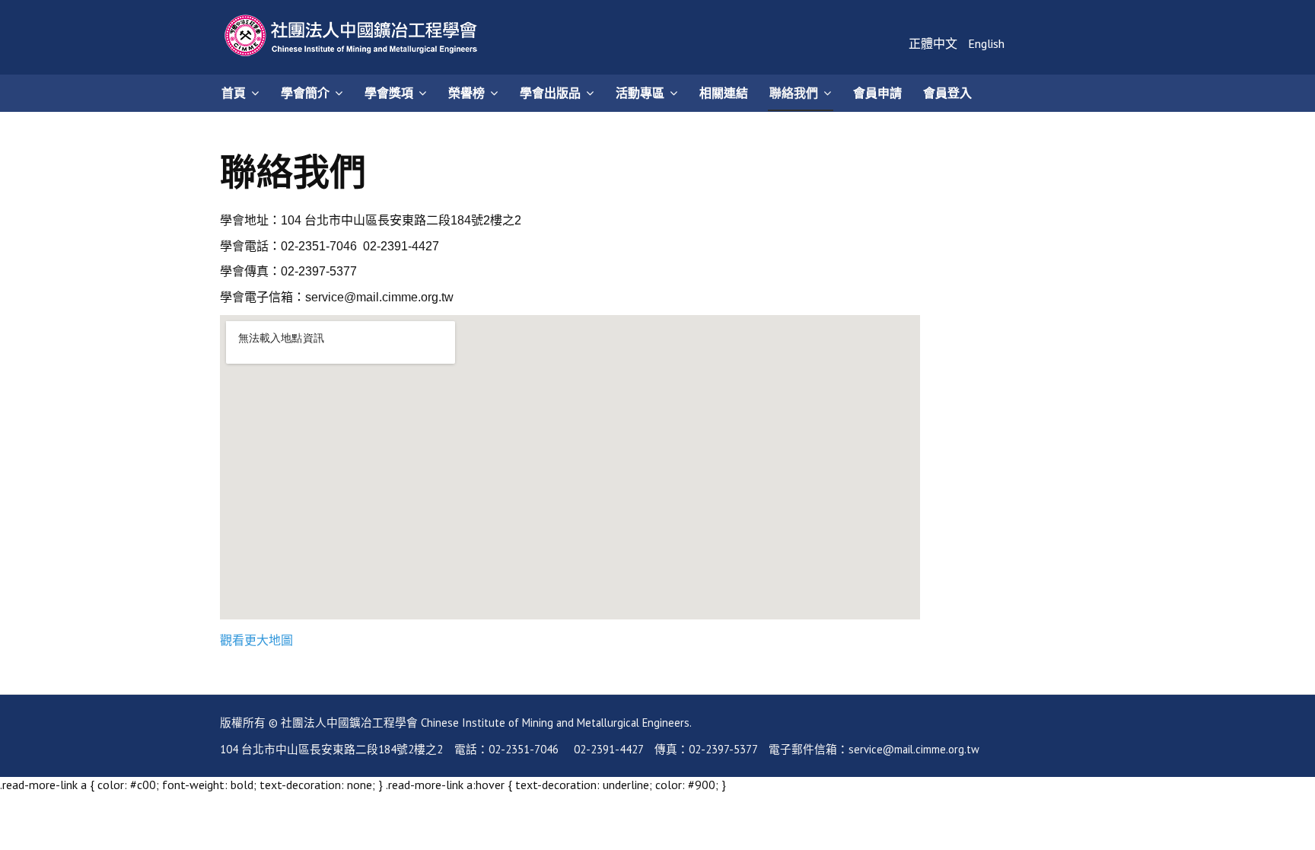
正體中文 (934, 43)
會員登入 (947, 92)
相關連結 (723, 92)
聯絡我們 (793, 92)
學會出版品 (550, 92)
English (986, 43)
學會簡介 (305, 92)
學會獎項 (389, 92)
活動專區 (640, 92)
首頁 (233, 92)
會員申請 (877, 92)
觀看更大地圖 (256, 640)
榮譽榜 (466, 92)
